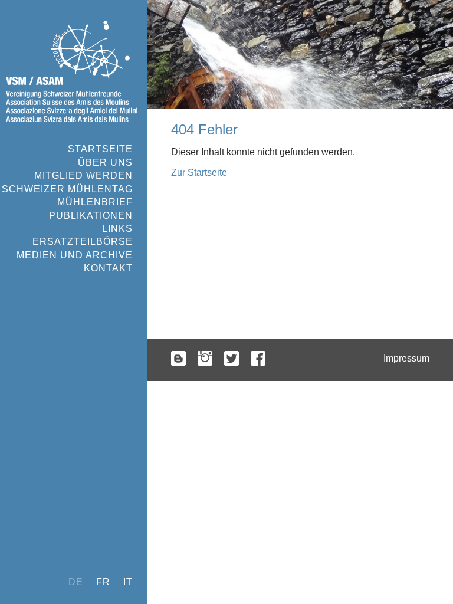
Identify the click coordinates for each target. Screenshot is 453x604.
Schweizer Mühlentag (67, 189)
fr (103, 582)
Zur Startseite (199, 173)
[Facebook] (258, 360)
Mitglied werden (83, 175)
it (128, 582)
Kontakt (108, 268)
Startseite (100, 149)
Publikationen (91, 216)
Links (117, 229)
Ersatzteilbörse (82, 242)
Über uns (105, 162)
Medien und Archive (75, 255)
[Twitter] (231, 360)
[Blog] (178, 360)
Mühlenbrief (95, 202)
